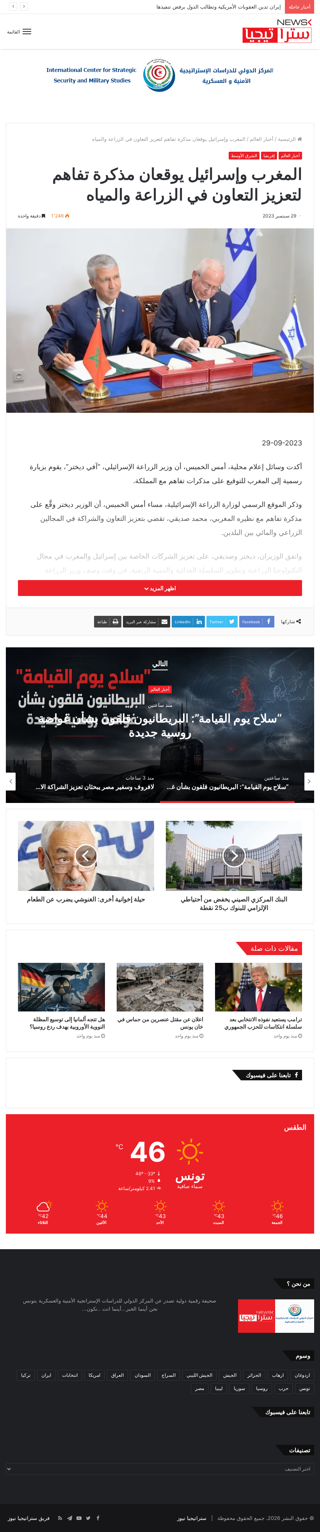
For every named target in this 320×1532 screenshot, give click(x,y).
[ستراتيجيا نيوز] (277, 31)
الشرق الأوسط (244, 155)
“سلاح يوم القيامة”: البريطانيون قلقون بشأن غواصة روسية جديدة (211, 7)
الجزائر (254, 1375)
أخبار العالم (262, 139)
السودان (143, 1375)
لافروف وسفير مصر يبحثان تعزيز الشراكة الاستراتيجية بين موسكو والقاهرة (160, 725)
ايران (46, 1375)
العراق (117, 1375)
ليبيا (219, 1388)
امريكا (94, 1375)
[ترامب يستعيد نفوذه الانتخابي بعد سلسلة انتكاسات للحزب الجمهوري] (258, 987)
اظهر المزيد (162, 588)
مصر (199, 1388)
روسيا (262, 1388)
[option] (160, 725)
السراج (169, 1375)
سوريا (239, 1388)
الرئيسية (287, 139)
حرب (283, 1388)
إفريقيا (269, 155)
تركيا (25, 1375)
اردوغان (302, 1375)
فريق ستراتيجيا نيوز (29, 1518)
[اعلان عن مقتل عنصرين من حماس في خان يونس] (160, 987)
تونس (304, 1388)
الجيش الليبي (199, 1375)
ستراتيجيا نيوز (191, 1518)
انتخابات (70, 1375)
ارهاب (278, 1375)
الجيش (229, 1375)
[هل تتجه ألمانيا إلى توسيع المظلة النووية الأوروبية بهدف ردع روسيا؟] (61, 987)
